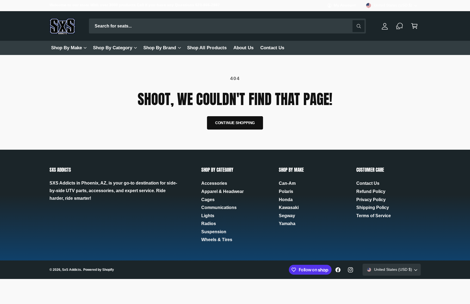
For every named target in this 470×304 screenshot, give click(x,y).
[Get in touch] (399, 26)
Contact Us (367, 183)
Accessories (214, 183)
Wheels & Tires (216, 239)
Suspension (213, 231)
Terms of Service (373, 215)
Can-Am (287, 183)
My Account (345, 5)
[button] (68, 48)
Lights (207, 215)
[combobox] (227, 26)
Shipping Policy (372, 207)
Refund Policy (370, 191)
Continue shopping (235, 123)
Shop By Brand (159, 47)
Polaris (286, 191)
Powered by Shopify (98, 270)
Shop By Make (66, 47)
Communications (219, 207)
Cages (208, 199)
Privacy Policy (371, 199)
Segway (287, 215)
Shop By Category (112, 47)
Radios (208, 223)
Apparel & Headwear (222, 191)
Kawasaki (289, 207)
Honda (286, 199)
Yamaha (287, 223)
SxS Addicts (71, 270)
